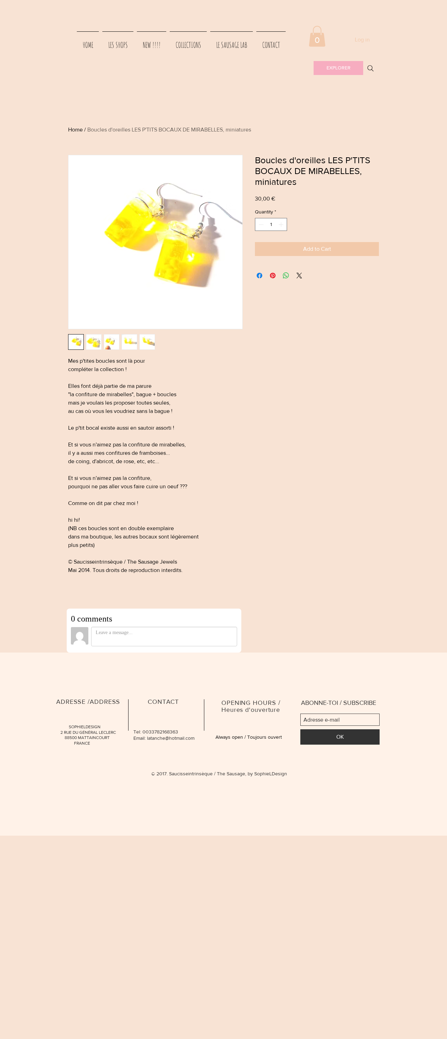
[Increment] (281, 224)
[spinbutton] (271, 224)
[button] (317, 36)
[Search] (370, 68)
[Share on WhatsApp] (286, 275)
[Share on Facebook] (259, 275)
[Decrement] (260, 224)
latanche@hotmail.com (171, 738)
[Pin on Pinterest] (273, 275)
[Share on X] (299, 275)
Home (75, 130)
